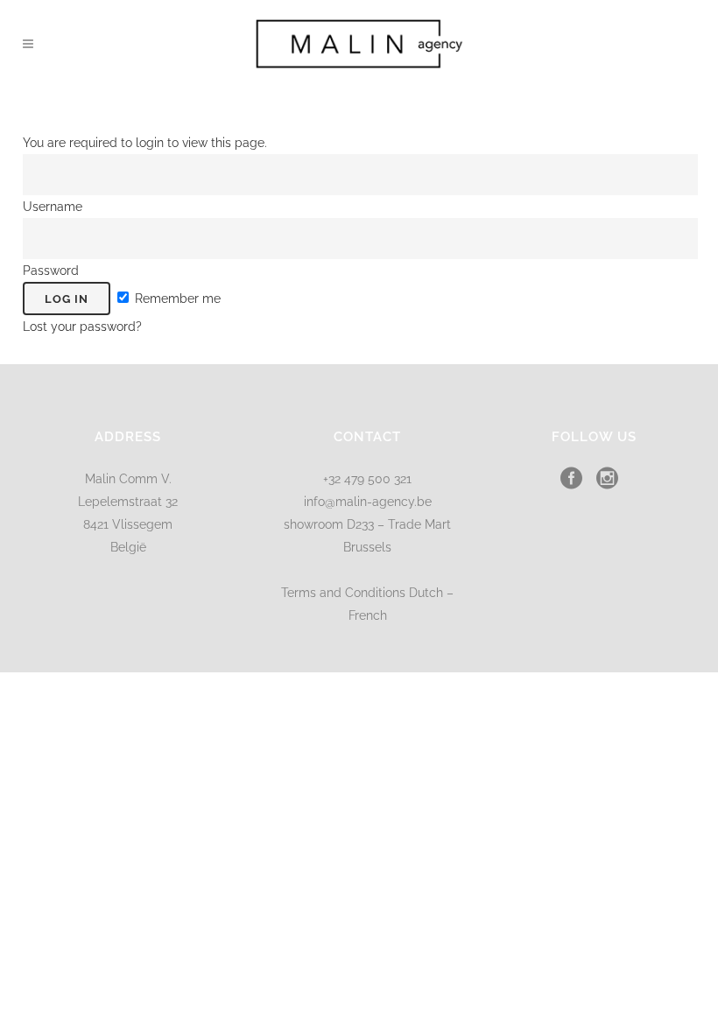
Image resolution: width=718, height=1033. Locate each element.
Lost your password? (82, 327)
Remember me (176, 299)
